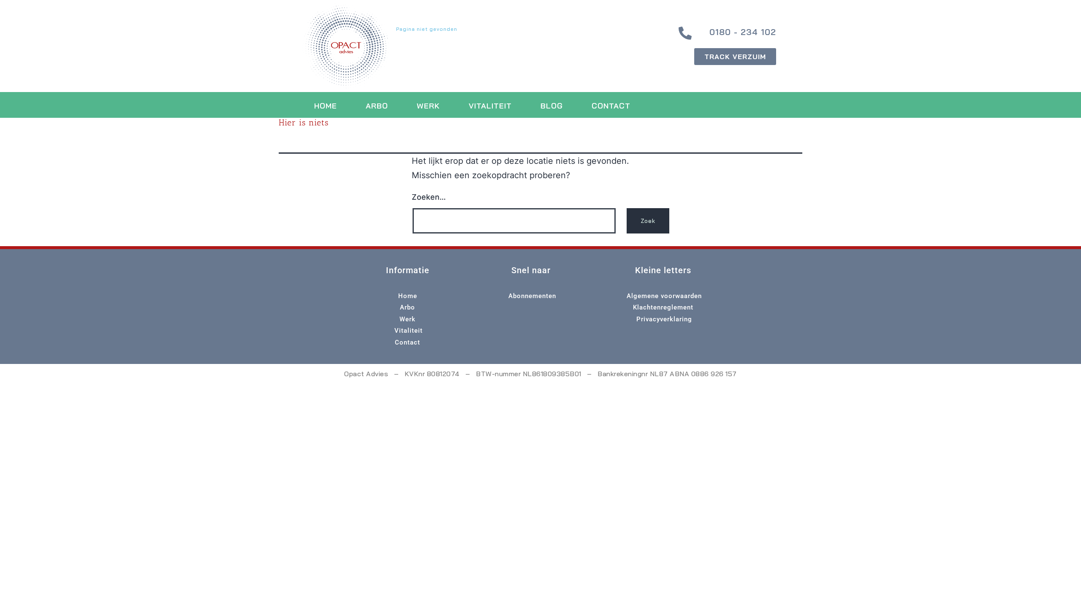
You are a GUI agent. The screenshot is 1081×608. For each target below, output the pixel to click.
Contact (611, 106)
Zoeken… (429, 197)
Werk (428, 106)
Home (325, 106)
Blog (551, 106)
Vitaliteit (490, 106)
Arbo (377, 106)
